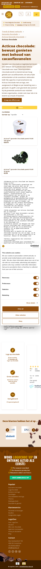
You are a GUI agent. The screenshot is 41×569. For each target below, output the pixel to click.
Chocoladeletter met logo (16, 496)
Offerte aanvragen (9, 6)
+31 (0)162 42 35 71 (25, 6)
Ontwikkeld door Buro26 (26, 566)
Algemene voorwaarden (15, 529)
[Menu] (2, 13)
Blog (9, 534)
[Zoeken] (21, 14)
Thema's (11, 499)
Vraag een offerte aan (12, 100)
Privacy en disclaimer (14, 531)
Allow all (20, 309)
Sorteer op (6, 115)
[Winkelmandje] (36, 14)
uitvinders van (13, 359)
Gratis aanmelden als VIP (20, 478)
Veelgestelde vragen (14, 515)
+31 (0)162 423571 (14, 545)
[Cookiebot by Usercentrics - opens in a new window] (30, 246)
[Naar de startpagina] (8, 14)
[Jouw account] (28, 14)
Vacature (11, 525)
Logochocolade (13, 490)
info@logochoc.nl (34, 6)
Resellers (11, 513)
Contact (17, 6)
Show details (30, 303)
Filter (21, 107)
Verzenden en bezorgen (15, 511)
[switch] (36, 283)
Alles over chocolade (14, 527)
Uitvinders (20, 25)
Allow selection (20, 315)
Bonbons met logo (14, 492)
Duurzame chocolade (15, 487)
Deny (20, 321)
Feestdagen (12, 494)
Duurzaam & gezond (14, 503)
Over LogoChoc (13, 522)
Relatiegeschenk (13, 501)
